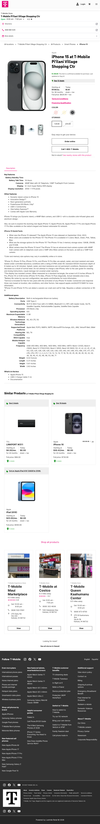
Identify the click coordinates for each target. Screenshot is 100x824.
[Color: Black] (72, 112)
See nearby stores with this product (77, 155)
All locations (9, 44)
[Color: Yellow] (64, 112)
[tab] (10, 168)
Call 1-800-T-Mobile (70, 149)
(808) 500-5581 (17, 610)
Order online (70, 141)
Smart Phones (69, 44)
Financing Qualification (61, 103)
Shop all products (50, 542)
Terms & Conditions (60, 99)
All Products (55, 44)
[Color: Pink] (56, 112)
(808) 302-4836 (49, 606)
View (19, 628)
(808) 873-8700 (80, 612)
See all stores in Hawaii (50, 646)
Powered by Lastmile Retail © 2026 (50, 820)
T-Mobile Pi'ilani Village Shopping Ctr (32, 44)
